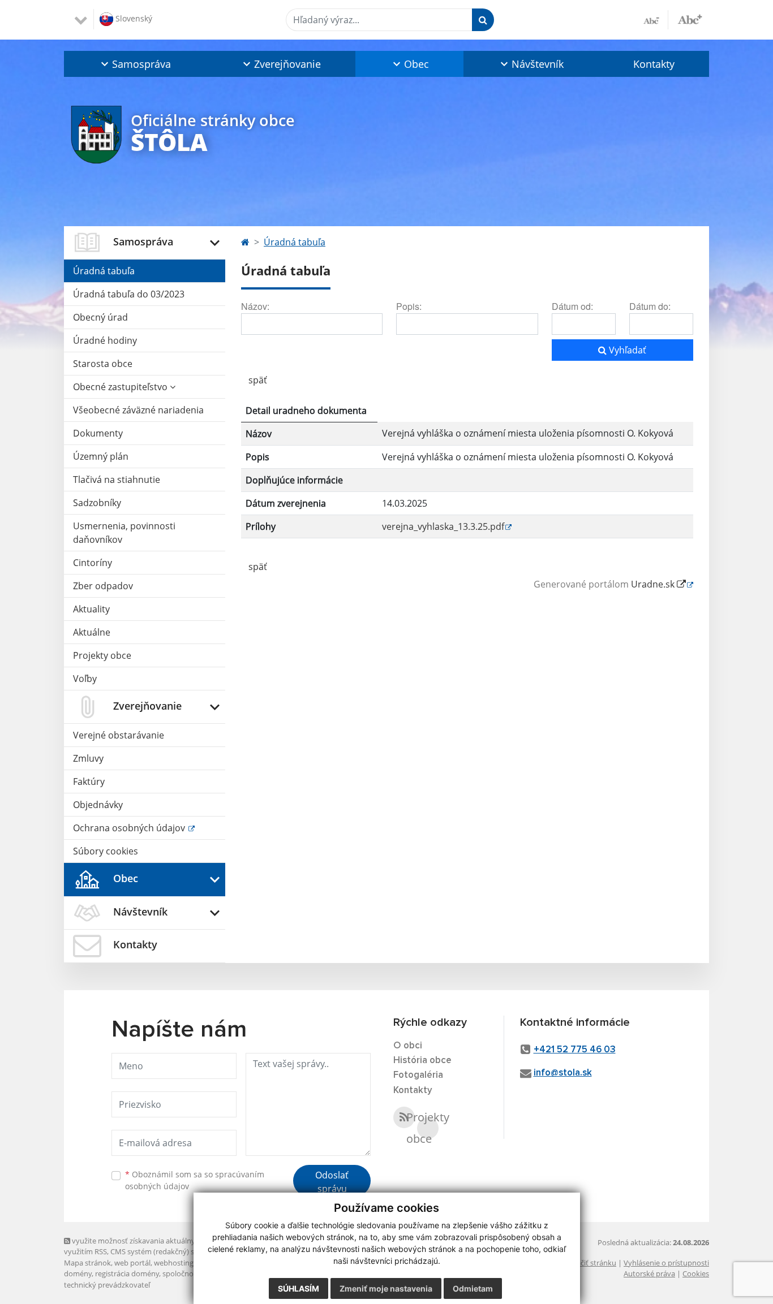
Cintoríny (92, 562)
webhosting (174, 1263)
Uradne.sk (654, 584)
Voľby (85, 678)
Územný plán (100, 456)
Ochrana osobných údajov (130, 828)
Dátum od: (572, 306)
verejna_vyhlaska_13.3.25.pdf (443, 526)
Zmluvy (88, 758)
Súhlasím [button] (298, 1288)
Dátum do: (650, 306)
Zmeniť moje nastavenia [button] (386, 1288)
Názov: (255, 306)
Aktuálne (91, 632)
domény (78, 1273)
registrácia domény (127, 1273)
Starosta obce (102, 363)
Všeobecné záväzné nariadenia (138, 410)
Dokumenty (98, 433)
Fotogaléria (418, 1075)
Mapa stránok (87, 1263)
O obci (407, 1046)
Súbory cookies (105, 851)
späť (257, 380)
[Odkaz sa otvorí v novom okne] (404, 1117)
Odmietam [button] (473, 1288)
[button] (135, 64)
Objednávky (98, 804)
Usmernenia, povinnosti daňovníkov (124, 533)
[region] (467, 473)
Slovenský (132, 18)
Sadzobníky (97, 502)
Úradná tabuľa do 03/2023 (128, 294)
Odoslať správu (332, 1182)
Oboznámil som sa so (194, 1180)
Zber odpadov (103, 586)
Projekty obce (102, 655)
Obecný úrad (100, 317)
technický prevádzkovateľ (107, 1285)
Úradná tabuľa (104, 271)
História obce (422, 1060)
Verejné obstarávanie (118, 735)
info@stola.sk (563, 1073)
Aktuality (91, 609)
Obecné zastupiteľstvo (121, 387)
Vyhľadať (626, 350)
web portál (132, 1263)
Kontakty (654, 64)
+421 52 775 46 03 (575, 1050)
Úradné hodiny (105, 340)
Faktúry (89, 781)
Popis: (409, 306)
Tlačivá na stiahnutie (116, 479)
